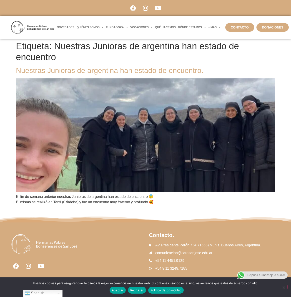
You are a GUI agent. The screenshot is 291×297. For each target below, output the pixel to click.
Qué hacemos (165, 27)
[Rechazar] (284, 287)
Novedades (65, 27)
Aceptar (117, 290)
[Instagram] (145, 8)
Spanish (37, 293)
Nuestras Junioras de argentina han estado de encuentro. (109, 70)
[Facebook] (133, 8)
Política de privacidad (166, 290)
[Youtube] (158, 8)
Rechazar (137, 290)
